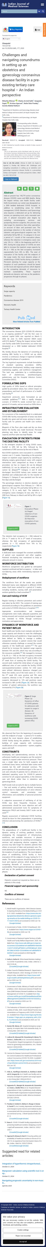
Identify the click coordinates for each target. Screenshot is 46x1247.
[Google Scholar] (15, 923)
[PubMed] (20, 1033)
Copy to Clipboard (11, 179)
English (7, 39)
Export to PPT (13, 528)
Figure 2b (19, 688)
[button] (42, 4)
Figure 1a (6, 498)
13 (7, 812)
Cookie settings (23, 1230)
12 (21, 652)
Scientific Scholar (15, 1207)
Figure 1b (15, 546)
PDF (38, 30)
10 (37, 607)
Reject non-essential (23, 1236)
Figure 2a (25, 683)
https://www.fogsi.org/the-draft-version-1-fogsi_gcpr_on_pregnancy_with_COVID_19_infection (24, 1017)
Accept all (23, 1242)
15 (3, 823)
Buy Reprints (16, 29)
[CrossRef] (13, 966)
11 (32, 645)
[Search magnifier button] (43, 11)
